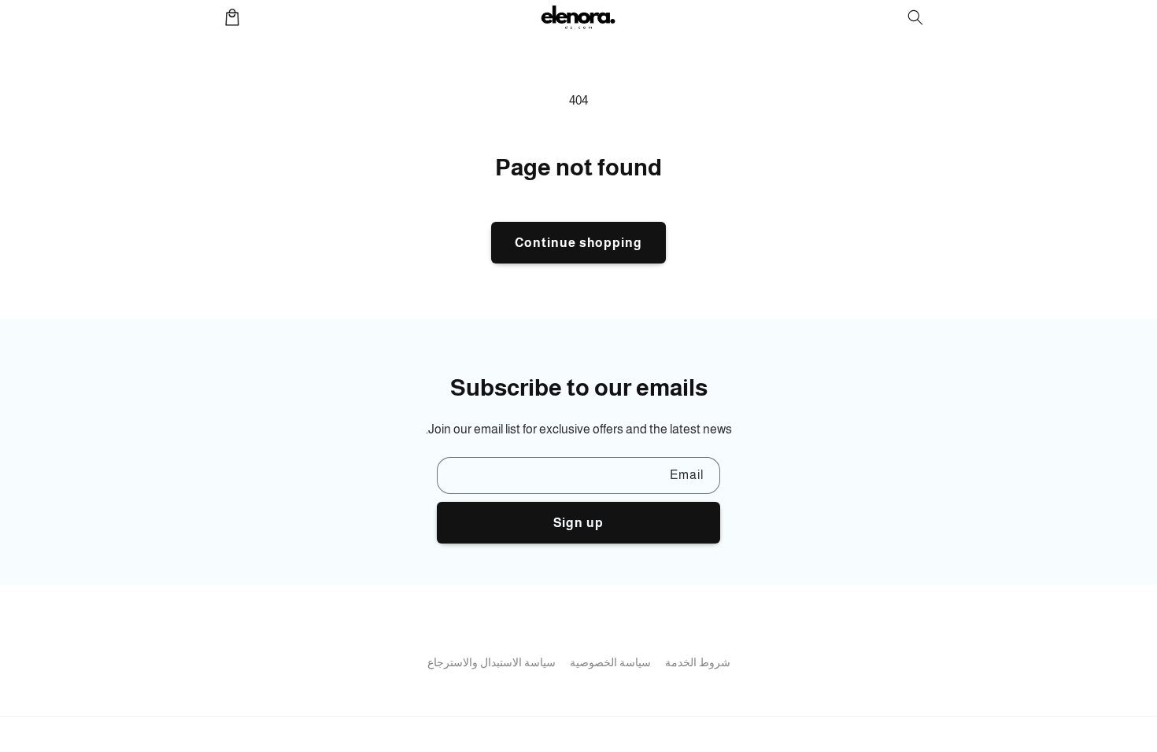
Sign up (578, 522)
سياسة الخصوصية (610, 662)
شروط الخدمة (697, 662)
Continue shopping (578, 242)
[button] (915, 17)
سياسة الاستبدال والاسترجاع (491, 662)
